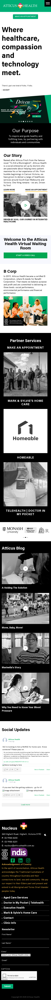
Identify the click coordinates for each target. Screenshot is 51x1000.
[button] (47, 97)
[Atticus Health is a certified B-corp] (5, 854)
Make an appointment (12, 110)
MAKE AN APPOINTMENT (25, 17)
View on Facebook (39, 769)
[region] (25, 108)
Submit (7, 986)
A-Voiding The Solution (14, 588)
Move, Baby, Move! (12, 628)
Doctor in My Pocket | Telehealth (24, 903)
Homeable (25, 457)
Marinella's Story (11, 667)
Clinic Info (10, 923)
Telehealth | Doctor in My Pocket (25, 513)
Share (48, 769)
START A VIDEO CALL (25, 255)
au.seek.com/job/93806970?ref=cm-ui (16, 762)
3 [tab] (27, 537)
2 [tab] (25, 537)
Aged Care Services (16, 898)
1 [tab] (23, 537)
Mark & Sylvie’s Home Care (25, 403)
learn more (9, 190)
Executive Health (14, 908)
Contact (9, 918)
